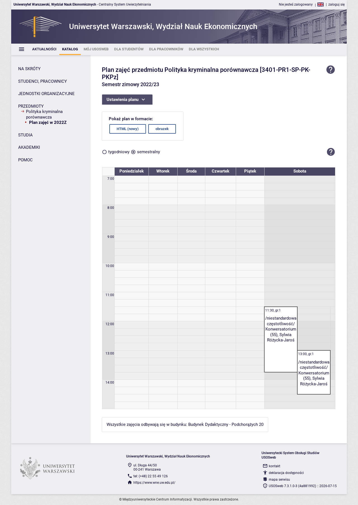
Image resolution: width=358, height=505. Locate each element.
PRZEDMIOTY (31, 106)
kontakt (274, 466)
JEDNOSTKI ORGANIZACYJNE (46, 93)
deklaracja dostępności (286, 473)
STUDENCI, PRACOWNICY (42, 81)
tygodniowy (118, 151)
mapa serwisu (279, 480)
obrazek (162, 129)
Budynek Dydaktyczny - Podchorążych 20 (225, 424)
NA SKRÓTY (29, 68)
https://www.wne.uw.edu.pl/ (154, 483)
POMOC (25, 159)
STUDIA (25, 135)
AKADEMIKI (29, 147)
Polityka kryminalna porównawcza (44, 114)
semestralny (148, 151)
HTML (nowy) (128, 129)
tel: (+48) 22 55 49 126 (150, 476)
